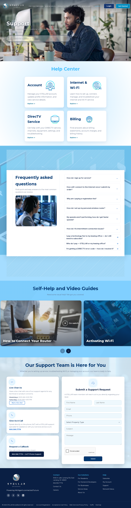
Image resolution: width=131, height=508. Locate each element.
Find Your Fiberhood (36, 6)
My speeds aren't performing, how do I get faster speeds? (88, 218)
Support (98, 6)
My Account (107, 482)
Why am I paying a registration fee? (82, 199)
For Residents (83, 478)
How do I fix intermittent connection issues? (85, 229)
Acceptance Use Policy (60, 505)
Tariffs (92, 505)
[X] (18, 495)
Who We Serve (50, 6)
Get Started (123, 6)
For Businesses (83, 485)
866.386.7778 (15, 429)
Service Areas (83, 489)
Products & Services (65, 6)
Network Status (108, 489)
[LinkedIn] (23, 495)
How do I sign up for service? (79, 178)
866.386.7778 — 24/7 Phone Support (26, 454)
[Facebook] (13, 495)
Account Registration (43, 505)
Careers (56, 490)
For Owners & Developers (87, 482)
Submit (93, 459)
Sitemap (98, 505)
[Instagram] (8, 495)
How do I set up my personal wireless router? (86, 208)
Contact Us (57, 486)
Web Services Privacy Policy (78, 505)
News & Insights (87, 6)
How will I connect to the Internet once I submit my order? (88, 188)
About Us (77, 6)
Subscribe (106, 478)
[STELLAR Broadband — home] (12, 6)
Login (109, 6)
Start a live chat (17, 403)
